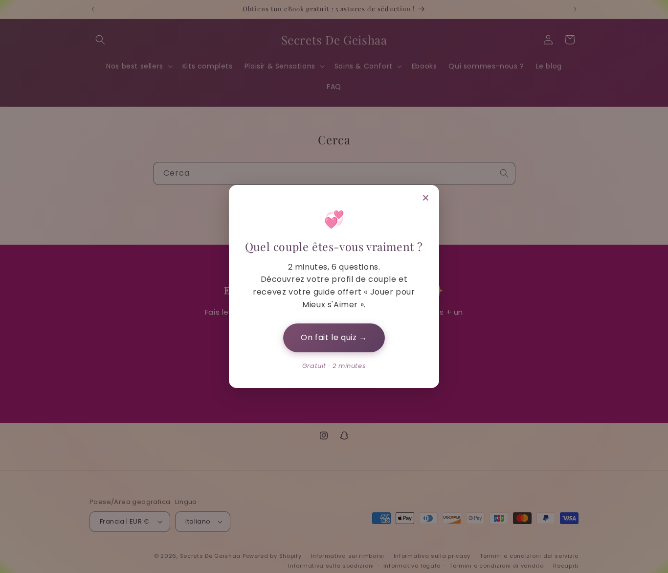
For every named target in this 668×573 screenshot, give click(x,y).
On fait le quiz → (334, 337)
